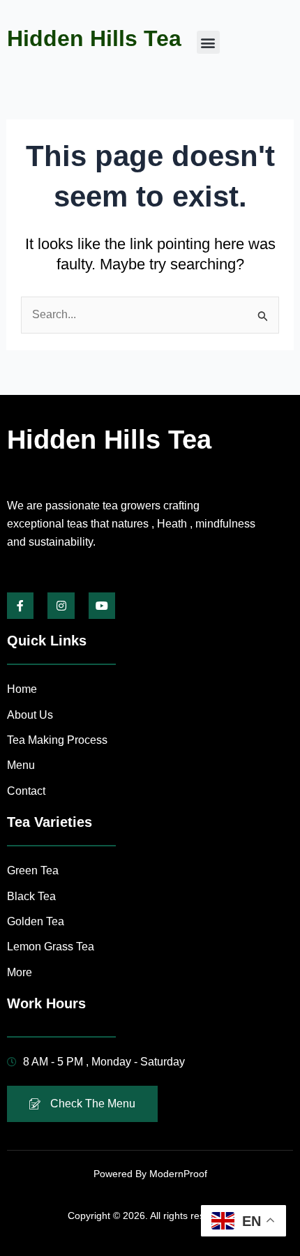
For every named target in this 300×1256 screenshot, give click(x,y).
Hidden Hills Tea (94, 38)
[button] (208, 42)
